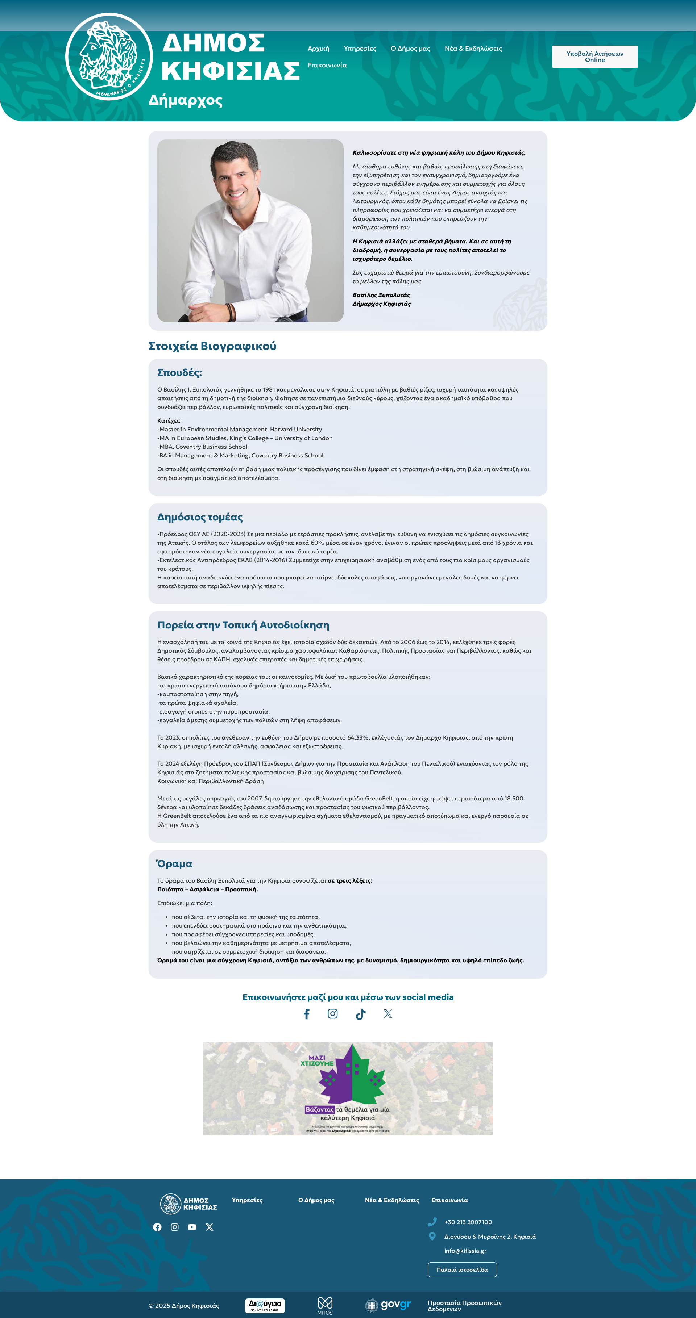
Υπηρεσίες (360, 48)
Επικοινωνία (327, 65)
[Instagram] (174, 1227)
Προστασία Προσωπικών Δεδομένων (465, 1306)
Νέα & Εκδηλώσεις (473, 48)
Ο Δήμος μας (410, 48)
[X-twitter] (209, 1227)
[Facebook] (157, 1227)
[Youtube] (192, 1227)
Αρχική (319, 48)
